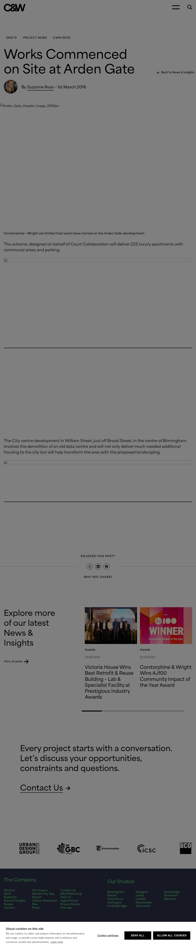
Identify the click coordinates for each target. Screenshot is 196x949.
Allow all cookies (171, 935)
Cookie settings (108, 935)
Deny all (138, 935)
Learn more (57, 942)
